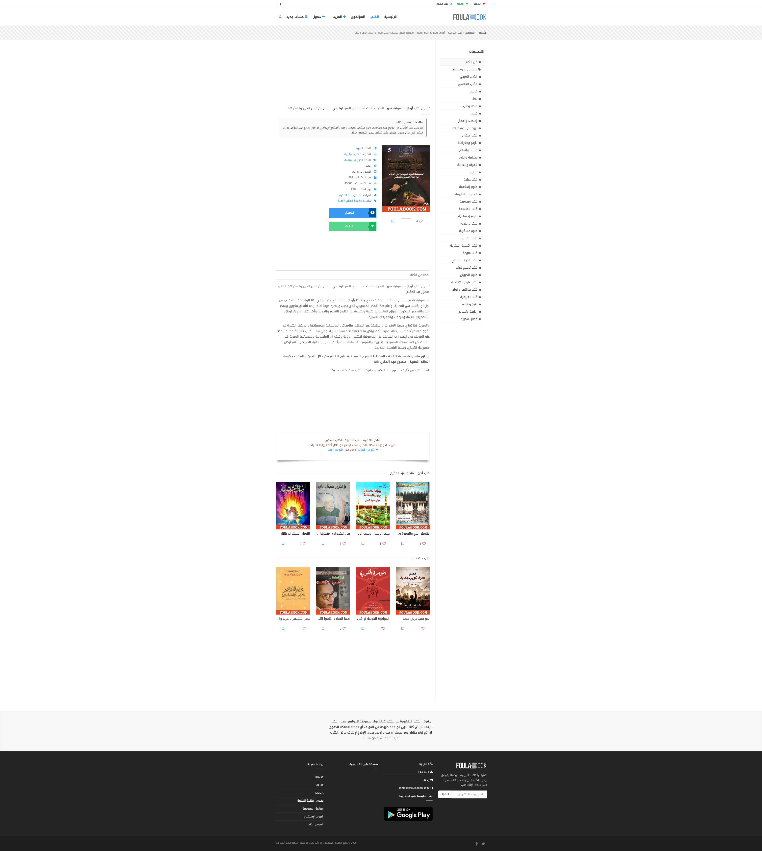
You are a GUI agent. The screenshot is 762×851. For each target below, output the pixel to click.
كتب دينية (470, 179)
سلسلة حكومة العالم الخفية (354, 201)
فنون (473, 113)
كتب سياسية (455, 33)
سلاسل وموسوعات (464, 69)
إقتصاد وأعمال (467, 121)
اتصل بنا (424, 764)
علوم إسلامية (468, 187)
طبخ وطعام (469, 304)
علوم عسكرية (468, 231)
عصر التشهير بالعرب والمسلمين (293, 619)
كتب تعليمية (468, 297)
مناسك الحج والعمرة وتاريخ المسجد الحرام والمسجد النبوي (413, 534)
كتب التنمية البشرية (463, 245)
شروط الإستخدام (313, 816)
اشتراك (445, 794)
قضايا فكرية (469, 319)
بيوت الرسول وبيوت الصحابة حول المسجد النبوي (373, 534)
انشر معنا (424, 772)
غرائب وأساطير (467, 150)
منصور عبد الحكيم (349, 195)
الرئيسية (390, 17)
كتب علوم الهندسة (464, 282)
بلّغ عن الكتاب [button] (366, 449)
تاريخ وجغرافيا (467, 143)
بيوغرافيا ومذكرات (465, 128)
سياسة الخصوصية (312, 808)
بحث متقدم (442, 4)
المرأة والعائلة (467, 165)
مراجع (473, 172)
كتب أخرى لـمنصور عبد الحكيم (410, 473)
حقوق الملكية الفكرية (310, 800)
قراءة (349, 226)
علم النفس (469, 238)
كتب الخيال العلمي (464, 260)
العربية (359, 148)
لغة (474, 99)
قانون (473, 91)
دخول (317, 17)
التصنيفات (470, 33)
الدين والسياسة (353, 160)
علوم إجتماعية (467, 216)
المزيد (337, 17)
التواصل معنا (335, 449)
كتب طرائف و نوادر (464, 289)
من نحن (319, 785)
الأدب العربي (468, 77)
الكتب (374, 17)
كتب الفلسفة (468, 209)
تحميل (349, 212)
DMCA (319, 792)
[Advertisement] (353, 77)
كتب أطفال (469, 135)
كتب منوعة (470, 253)
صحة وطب (470, 106)
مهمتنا (477, 4)
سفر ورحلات (469, 223)
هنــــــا (367, 738)
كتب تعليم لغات (466, 267)
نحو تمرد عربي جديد (416, 619)
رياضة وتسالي (467, 311)
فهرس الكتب (315, 824)
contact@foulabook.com (413, 787)
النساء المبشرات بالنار (295, 534)
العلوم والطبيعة (466, 194)
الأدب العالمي (467, 84)
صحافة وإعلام (468, 157)
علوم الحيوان (468, 275)
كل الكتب (471, 62)
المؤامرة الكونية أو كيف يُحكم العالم (373, 619)
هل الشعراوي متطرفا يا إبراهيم (333, 534)
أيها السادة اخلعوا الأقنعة (333, 619)
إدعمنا (426, 780)
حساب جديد (295, 17)
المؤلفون (358, 17)
